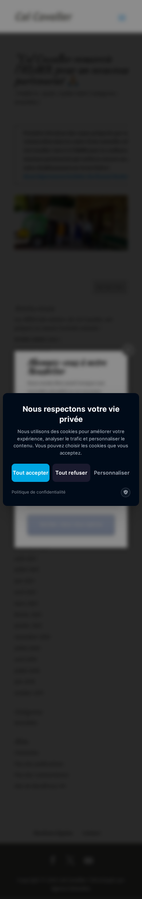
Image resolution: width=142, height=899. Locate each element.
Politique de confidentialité (39, 492)
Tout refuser (71, 473)
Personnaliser (112, 473)
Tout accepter (30, 473)
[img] (125, 492)
